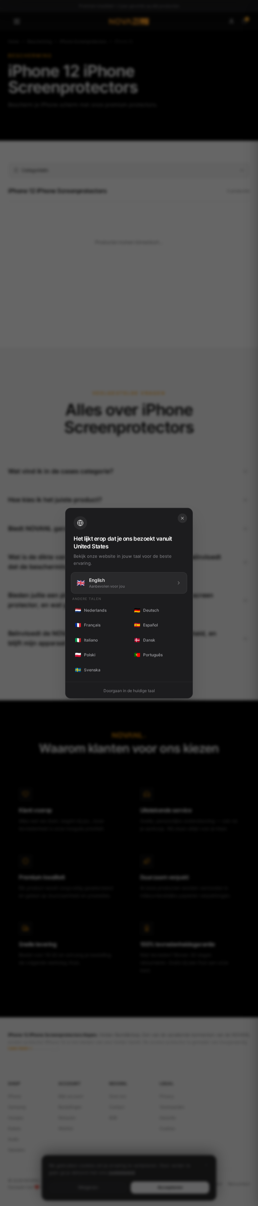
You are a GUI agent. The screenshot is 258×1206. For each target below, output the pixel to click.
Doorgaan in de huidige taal (129, 690)
